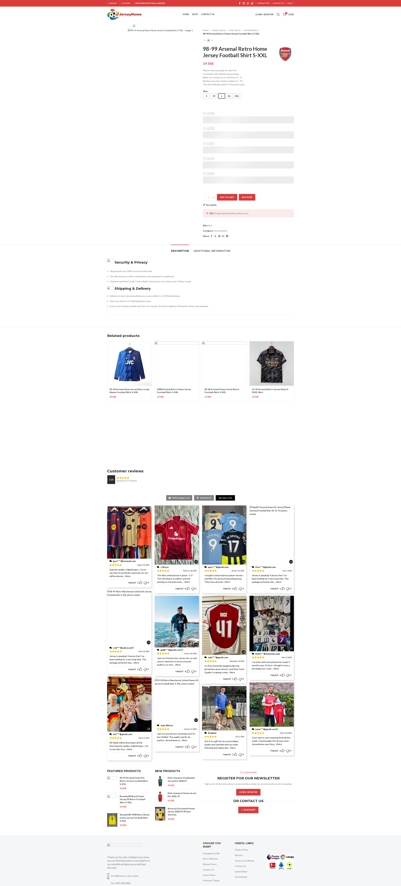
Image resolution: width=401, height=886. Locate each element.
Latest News (209, 875)
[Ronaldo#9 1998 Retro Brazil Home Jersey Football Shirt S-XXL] (112, 820)
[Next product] (212, 40)
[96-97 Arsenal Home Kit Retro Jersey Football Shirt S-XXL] (112, 783)
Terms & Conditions (244, 860)
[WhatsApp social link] (248, 3)
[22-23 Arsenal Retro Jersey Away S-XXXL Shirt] (272, 363)
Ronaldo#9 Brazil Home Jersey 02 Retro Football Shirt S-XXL (132, 799)
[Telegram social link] (227, 236)
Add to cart (227, 197)
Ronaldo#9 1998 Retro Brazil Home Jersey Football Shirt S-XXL (134, 817)
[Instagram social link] (244, 3)
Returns (239, 855)
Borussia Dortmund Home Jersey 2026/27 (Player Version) (181, 811)
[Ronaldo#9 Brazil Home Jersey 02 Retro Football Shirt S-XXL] (112, 801)
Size (205, 91)
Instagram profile (211, 853)
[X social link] (215, 236)
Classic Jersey (219, 30)
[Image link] (124, 847)
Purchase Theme (211, 880)
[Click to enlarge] (134, 26)
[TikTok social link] (252, 3)
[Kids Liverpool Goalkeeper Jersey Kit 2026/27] (160, 781)
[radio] (206, 96)
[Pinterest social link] (219, 236)
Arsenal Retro (251, 30)
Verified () (205, 497)
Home (206, 30)
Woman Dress (210, 864)
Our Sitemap (241, 876)
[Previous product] (205, 40)
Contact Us (208, 869)
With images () (181, 497)
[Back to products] (208, 40)
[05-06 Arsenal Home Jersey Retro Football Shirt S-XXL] (224, 363)
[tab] (180, 249)
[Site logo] (124, 14)
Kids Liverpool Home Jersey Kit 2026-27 (182, 795)
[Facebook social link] (240, 3)
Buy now (247, 197)
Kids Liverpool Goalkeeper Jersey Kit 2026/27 (181, 779)
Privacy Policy (241, 849)
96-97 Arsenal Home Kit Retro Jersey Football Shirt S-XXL (134, 780)
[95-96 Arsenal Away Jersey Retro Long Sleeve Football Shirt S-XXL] (129, 363)
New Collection (210, 858)
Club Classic (235, 30)
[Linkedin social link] (223, 236)
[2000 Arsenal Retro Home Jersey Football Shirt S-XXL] (177, 363)
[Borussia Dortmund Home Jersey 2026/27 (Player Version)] (160, 814)
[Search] (278, 14)
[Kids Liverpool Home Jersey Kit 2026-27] (160, 797)
